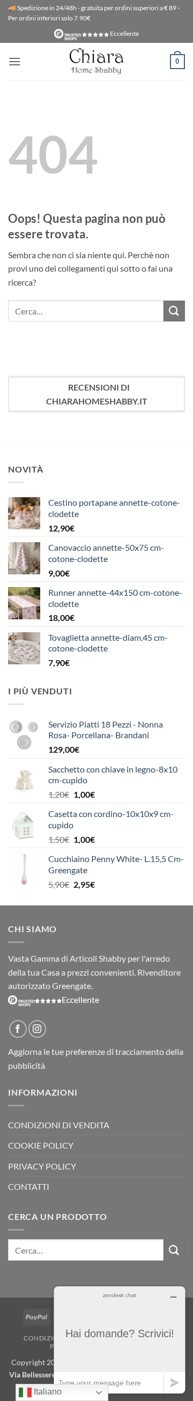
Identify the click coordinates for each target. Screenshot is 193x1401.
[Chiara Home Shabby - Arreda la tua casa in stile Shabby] (96, 61)
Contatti (28, 1186)
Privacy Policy (42, 1166)
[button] (14, 61)
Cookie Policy (40, 1145)
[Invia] (174, 311)
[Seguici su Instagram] (37, 1029)
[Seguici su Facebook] (18, 1029)
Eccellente (124, 33)
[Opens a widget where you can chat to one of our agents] (119, 1339)
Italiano (47, 1391)
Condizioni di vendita (58, 1125)
